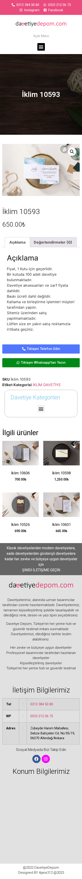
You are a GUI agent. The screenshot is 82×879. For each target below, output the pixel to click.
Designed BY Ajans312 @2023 (41, 873)
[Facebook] (36, 759)
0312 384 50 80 (41, 704)
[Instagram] (46, 759)
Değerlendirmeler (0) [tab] (53, 242)
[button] (41, 47)
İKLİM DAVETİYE (47, 384)
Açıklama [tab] (17, 242)
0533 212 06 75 (41, 716)
